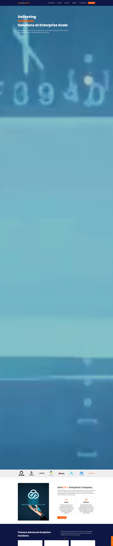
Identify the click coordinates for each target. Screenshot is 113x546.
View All (65, 538)
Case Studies (82, 3)
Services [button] (67, 3)
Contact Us (91, 2)
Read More (23, 36)
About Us (59, 3)
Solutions (74, 3)
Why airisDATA (51, 3)
